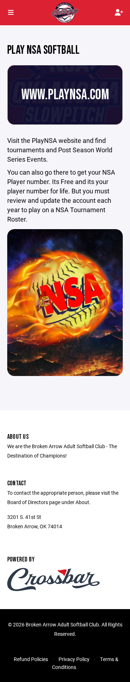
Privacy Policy (74, 659)
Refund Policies (31, 659)
